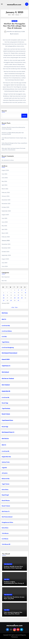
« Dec (12, 307)
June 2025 (5, 222)
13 (3, 295)
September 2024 (6, 255)
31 (18, 300)
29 (11, 300)
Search (4, 111)
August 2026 (5, 170)
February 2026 (6, 192)
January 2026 (5, 196)
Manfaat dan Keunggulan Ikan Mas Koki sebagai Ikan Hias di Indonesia (14, 26)
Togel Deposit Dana (7, 420)
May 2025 (4, 225)
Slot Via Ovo (5, 438)
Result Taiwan (6, 414)
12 (25, 292)
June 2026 (5, 177)
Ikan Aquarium (6, 277)
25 (22, 298)
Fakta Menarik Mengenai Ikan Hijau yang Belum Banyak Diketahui (13, 614)
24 (18, 298)
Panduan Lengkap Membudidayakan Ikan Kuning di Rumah (14, 583)
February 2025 (6, 236)
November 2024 (6, 248)
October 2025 (5, 207)
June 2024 (5, 266)
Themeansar (14, 637)
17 (18, 295)
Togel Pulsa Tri (6, 365)
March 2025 (5, 233)
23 (14, 298)
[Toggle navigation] (2, 4)
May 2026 (4, 181)
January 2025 (6, 240)
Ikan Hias (14, 21)
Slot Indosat (5, 372)
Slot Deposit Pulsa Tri (8, 432)
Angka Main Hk (6, 391)
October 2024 (5, 251)
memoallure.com (14, 5)
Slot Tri (4, 319)
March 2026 (5, 188)
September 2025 (6, 211)
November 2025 (6, 203)
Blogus (22, 635)
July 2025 (4, 218)
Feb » (16, 307)
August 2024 (5, 259)
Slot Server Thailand (8, 378)
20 (3, 298)
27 (3, 300)
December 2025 (6, 200)
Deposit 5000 (6, 359)
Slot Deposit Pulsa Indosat (9, 353)
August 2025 (5, 214)
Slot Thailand (6, 384)
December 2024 (6, 244)
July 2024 (4, 262)
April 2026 (4, 185)
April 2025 (4, 229)
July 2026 (4, 174)
